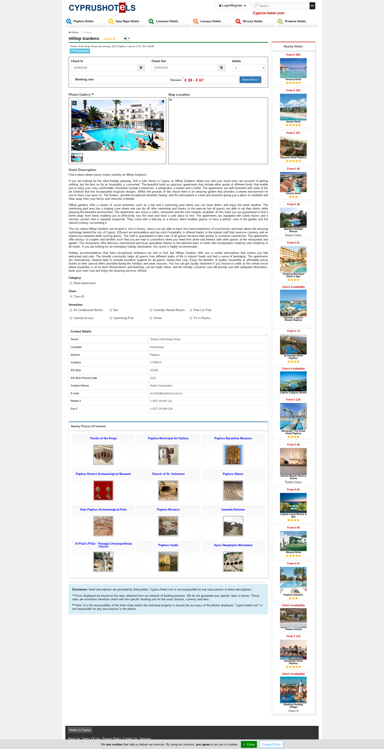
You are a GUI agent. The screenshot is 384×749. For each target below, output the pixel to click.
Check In (77, 61)
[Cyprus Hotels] (102, 6)
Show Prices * (250, 79)
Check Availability (293, 287)
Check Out (159, 61)
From (293, 54)
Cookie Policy (271, 744)
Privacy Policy (111, 738)
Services (145, 738)
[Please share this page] (126, 38)
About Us (74, 738)
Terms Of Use (91, 738)
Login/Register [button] (232, 5)
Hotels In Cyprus (80, 730)
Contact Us (130, 738)
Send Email (81, 51)
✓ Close (249, 744)
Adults (236, 61)
